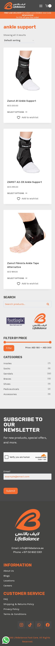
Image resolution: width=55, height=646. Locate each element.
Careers (8, 585)
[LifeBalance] (39, 321)
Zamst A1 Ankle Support (21, 100)
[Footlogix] (15, 321)
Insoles (8, 363)
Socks (7, 368)
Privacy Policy (11, 609)
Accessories (10, 394)
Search (48, 304)
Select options (15, 112)
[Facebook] (47, 625)
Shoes (7, 383)
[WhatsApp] (39, 625)
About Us (9, 570)
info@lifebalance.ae (32, 548)
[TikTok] (30, 625)
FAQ (6, 599)
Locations (9, 580)
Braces (7, 378)
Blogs (7, 575)
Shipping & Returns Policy (19, 604)
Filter (9, 348)
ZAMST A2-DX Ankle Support (24, 182)
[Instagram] (21, 625)
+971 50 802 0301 (32, 552)
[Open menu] (41, 6)
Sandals (8, 373)
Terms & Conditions (15, 614)
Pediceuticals (11, 389)
